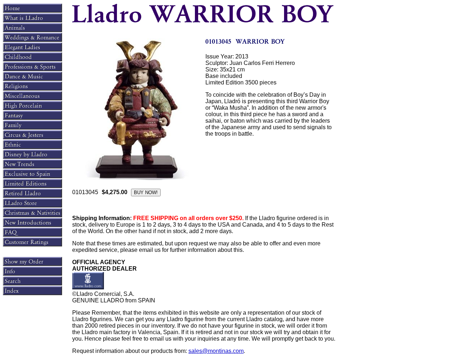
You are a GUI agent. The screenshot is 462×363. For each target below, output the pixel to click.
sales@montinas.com (216, 351)
